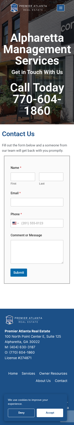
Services (28, 373)
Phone (16, 214)
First (13, 183)
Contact (61, 381)
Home (13, 373)
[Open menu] (61, 8)
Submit (18, 272)
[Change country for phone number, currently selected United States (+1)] (15, 223)
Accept (50, 412)
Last (42, 183)
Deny (21, 412)
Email (16, 193)
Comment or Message (26, 235)
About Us (43, 381)
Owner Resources (53, 373)
